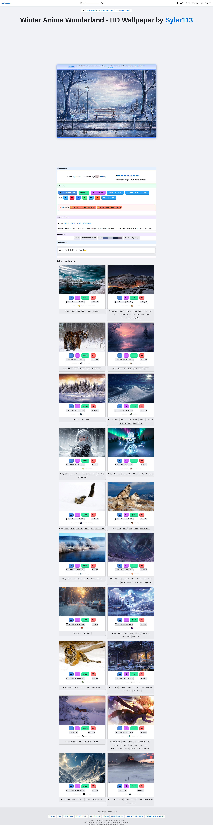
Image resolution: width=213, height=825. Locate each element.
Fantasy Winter (137, 423)
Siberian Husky (144, 528)
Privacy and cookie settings (155, 816)
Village (122, 311)
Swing (73, 228)
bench (66, 223)
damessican (88, 363)
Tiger (88, 369)
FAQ (59, 816)
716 (134, 298)
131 (86, 460)
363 (86, 565)
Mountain (136, 314)
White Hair (91, 474)
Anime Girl (100, 474)
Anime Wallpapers (107, 10)
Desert (116, 419)
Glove (135, 745)
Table (99, 228)
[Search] (101, 3)
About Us (52, 816)
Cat (92, 528)
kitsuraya (88, 468)
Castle (140, 799)
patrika (88, 794)
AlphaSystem (88, 414)
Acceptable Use (95, 816)
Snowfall (122, 687)
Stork (116, 687)
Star (146, 311)
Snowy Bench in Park (123, 10)
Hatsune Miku (141, 579)
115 (134, 620)
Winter (72, 311)
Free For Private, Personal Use (128, 175)
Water (78, 311)
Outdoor (133, 228)
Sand (129, 419)
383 (134, 515)
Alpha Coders (6, 3)
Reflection (96, 311)
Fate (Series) (143, 745)
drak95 (136, 574)
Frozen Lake (122, 369)
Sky (83, 311)
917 (86, 298)
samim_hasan (87, 574)
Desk (82, 228)
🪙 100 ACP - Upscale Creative (82, 207)
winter (79, 223)
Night (114, 314)
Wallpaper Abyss (92, 10)
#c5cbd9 (110, 238)
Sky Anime (148, 582)
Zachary (102, 177)
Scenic (70, 579)
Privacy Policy (68, 816)
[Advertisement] (106, 151)
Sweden (73, 741)
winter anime (87, 223)
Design (67, 228)
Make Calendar (115, 192)
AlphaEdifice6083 (88, 306)
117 (134, 674)
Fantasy (141, 419)
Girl (67, 474)
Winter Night (145, 314)
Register (208, 3)
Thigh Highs (141, 741)
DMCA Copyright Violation (134, 816)
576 (86, 355)
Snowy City (81, 633)
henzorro (87, 736)
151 (134, 460)
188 (134, 406)
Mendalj (137, 628)
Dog (130, 528)
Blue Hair (118, 579)
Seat (108, 228)
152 (134, 565)
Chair (103, 228)
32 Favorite (99, 192)
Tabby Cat (79, 528)
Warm (137, 633)
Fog (88, 579)
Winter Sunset (149, 799)
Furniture (88, 228)
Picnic (113, 228)
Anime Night (126, 636)
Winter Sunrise (138, 369)
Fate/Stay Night (135, 748)
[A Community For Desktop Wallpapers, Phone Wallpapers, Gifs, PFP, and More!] (83, 10)
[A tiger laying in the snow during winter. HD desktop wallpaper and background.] (82, 670)
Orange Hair (131, 741)
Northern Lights (126, 474)
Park (78, 228)
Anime (72, 223)
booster (137, 306)
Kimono (136, 687)
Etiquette (106, 816)
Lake (83, 579)
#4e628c (105, 238)
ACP (63, 207)
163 (134, 355)
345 (86, 406)
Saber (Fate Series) (117, 748)
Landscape (122, 314)
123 (134, 728)
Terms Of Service (81, 816)
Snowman (117, 474)
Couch (140, 228)
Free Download (68, 192)
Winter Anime (82, 477)
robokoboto (136, 363)
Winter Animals (96, 369)
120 (86, 620)
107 (86, 786)
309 (86, 515)
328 (86, 728)
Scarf (125, 745)
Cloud (112, 582)
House (130, 687)
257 (134, 786)
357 (86, 674)
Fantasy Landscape (125, 423)
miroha (136, 523)
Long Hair (126, 579)
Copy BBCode (108, 198)
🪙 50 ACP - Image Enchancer (109, 207)
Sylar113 (179, 20)
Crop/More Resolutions (137, 192)
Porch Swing (147, 228)
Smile (149, 741)
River (146, 369)
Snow (140, 311)
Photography (88, 741)
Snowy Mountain (126, 318)
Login (201, 3)
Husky (119, 528)
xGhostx (136, 682)
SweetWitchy (88, 523)
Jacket (118, 741)
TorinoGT (136, 414)
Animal (82, 369)
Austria (129, 311)
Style (94, 228)
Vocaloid (129, 582)
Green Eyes (117, 745)
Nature (89, 311)
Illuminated (149, 474)
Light (116, 311)
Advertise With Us (117, 816)
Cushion (119, 228)
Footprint (122, 419)
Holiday (141, 474)
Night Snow (137, 318)
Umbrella (149, 687)
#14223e (115, 238)
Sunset (127, 799)
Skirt (130, 745)
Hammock (126, 228)
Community (194, 3)
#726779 (120, 238)
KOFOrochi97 (136, 736)
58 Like (85, 192)
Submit (184, 3)
